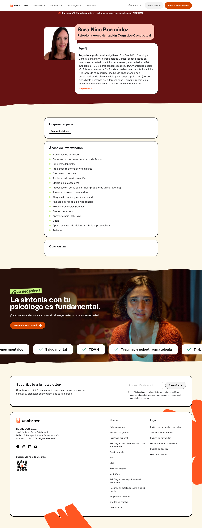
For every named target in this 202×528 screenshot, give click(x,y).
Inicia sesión (154, 5)
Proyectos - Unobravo (120, 496)
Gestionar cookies (158, 454)
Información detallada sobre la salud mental (127, 489)
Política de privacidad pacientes (165, 427)
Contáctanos (116, 507)
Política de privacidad (160, 438)
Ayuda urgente (117, 452)
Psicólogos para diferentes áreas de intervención (127, 445)
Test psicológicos (118, 468)
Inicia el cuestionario (178, 5)
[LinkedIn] (29, 446)
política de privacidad (148, 392)
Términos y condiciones (161, 432)
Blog (112, 463)
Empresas (92, 5)
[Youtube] (35, 446)
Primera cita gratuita (120, 432)
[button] (39, 5)
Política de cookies (159, 449)
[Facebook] (18, 446)
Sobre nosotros (117, 427)
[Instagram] (24, 446)
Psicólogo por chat (119, 438)
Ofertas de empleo (119, 502)
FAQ (112, 457)
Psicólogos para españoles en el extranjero (125, 481)
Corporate (115, 474)
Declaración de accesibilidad (164, 443)
